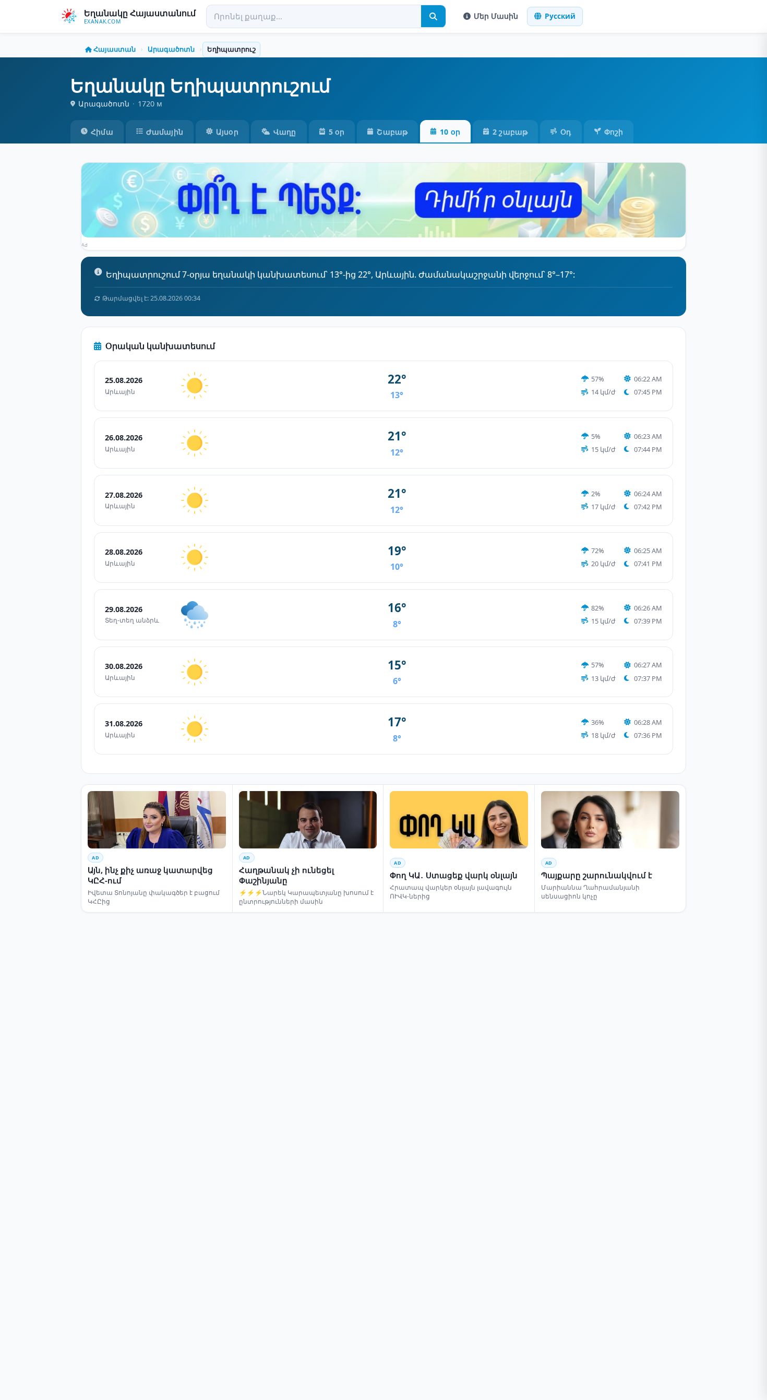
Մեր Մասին (496, 16)
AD (95, 857)
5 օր (337, 132)
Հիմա (102, 132)
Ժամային (164, 132)
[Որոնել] (433, 16)
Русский (560, 16)
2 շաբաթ (510, 132)
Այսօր (227, 132)
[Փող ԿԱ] (383, 200)
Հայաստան (114, 49)
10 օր (450, 132)
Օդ (565, 132)
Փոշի (614, 132)
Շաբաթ (392, 132)
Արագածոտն (171, 49)
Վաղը (284, 132)
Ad (84, 245)
